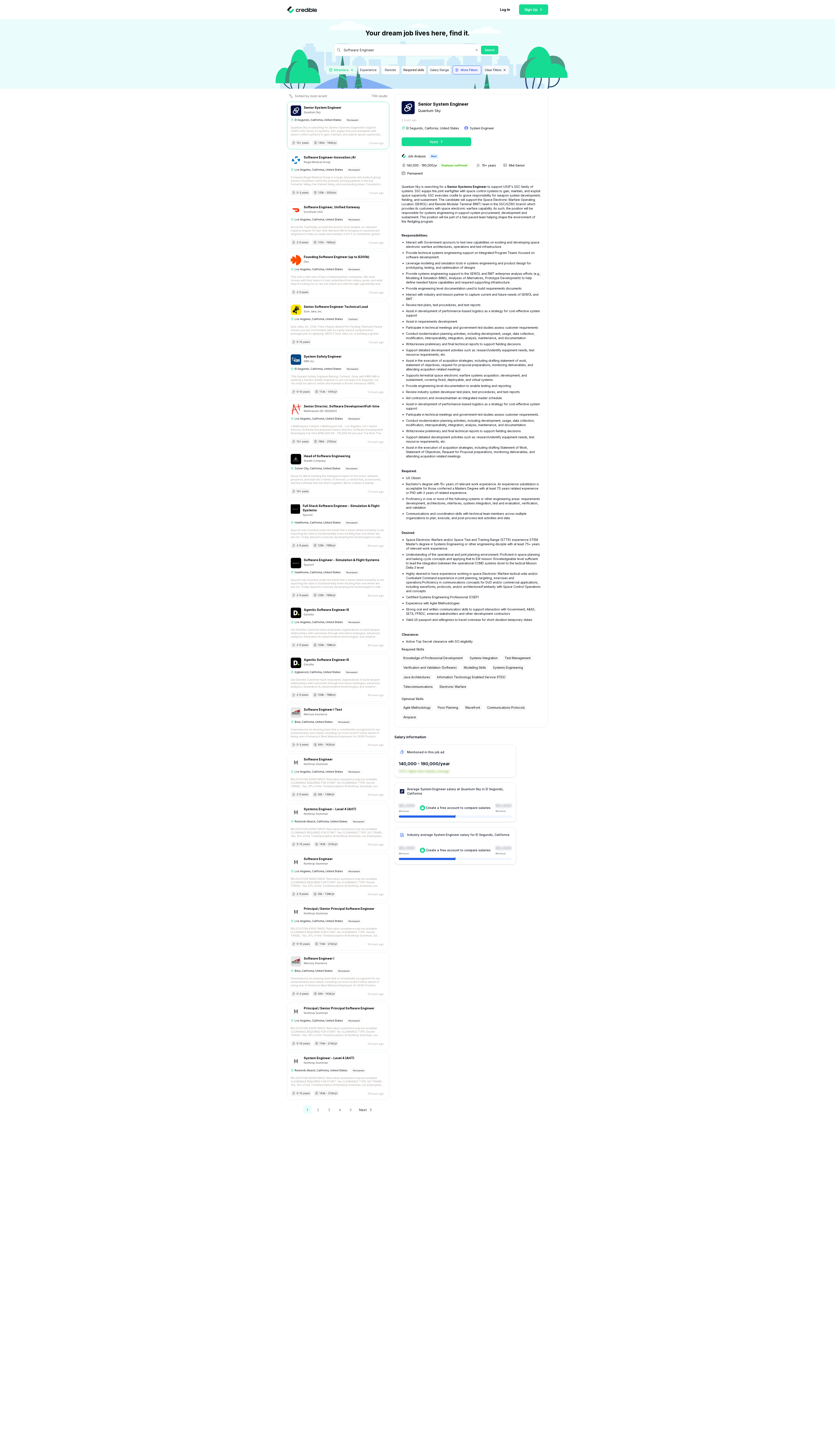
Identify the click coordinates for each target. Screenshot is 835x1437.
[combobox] (341, 70)
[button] (476, 50)
